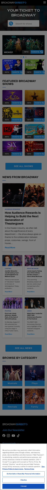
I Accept (23, 486)
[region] (23, 466)
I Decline (23, 480)
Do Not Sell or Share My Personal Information (23, 474)
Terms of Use (29, 469)
